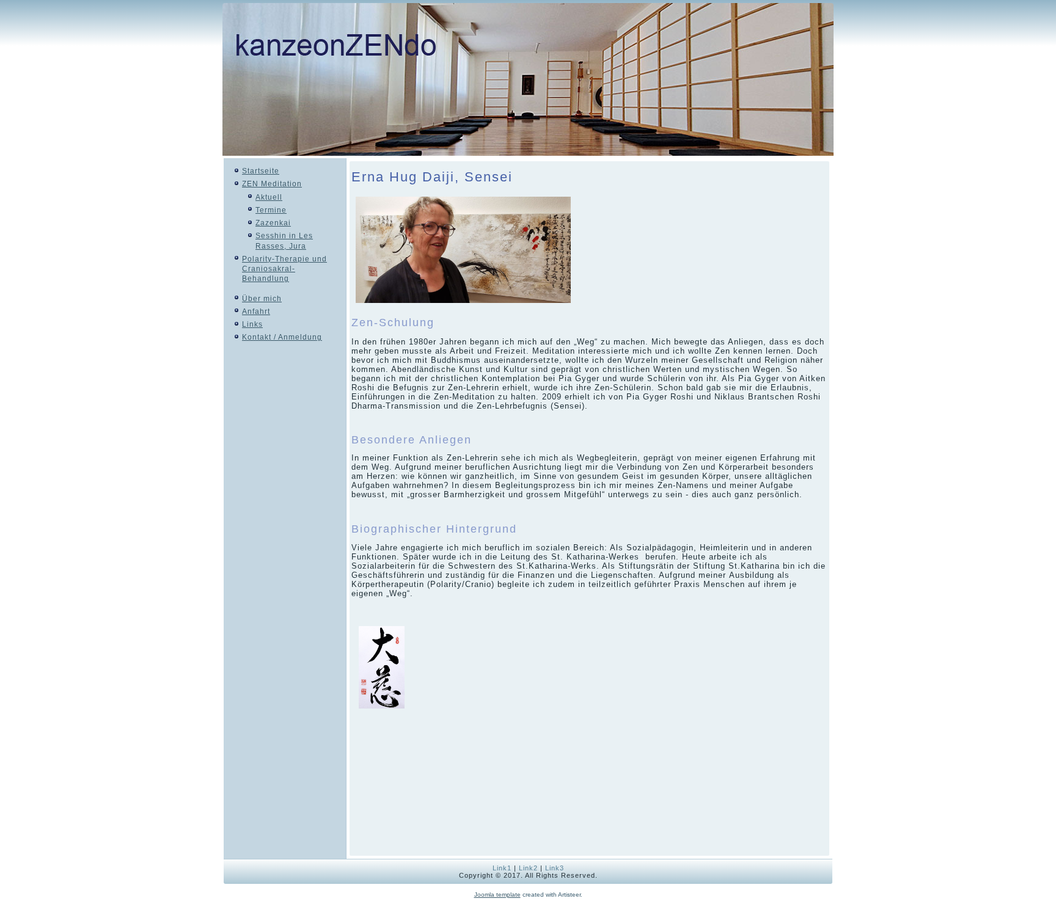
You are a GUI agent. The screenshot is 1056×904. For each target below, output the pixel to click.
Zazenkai (273, 223)
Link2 (528, 868)
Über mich (262, 298)
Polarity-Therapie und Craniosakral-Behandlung (284, 269)
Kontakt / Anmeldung (282, 337)
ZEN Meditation (272, 184)
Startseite (260, 171)
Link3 (554, 868)
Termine (271, 210)
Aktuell (268, 197)
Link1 (502, 868)
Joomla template (497, 894)
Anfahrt (256, 311)
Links (252, 324)
